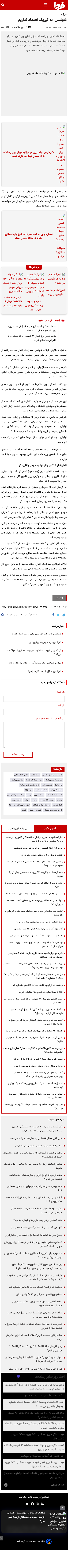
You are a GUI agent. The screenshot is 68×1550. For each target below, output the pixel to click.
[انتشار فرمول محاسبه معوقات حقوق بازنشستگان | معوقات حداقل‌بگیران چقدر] (59, 236)
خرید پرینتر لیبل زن (47, 800)
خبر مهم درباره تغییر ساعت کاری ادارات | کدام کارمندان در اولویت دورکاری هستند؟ (36, 955)
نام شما (61, 692)
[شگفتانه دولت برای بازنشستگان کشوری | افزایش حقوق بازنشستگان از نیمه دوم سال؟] (56, 1521)
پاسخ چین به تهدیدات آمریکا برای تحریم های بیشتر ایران (36, 936)
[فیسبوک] (54, 615)
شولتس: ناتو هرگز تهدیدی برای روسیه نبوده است (36, 634)
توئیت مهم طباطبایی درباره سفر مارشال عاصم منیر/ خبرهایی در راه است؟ (33, 913)
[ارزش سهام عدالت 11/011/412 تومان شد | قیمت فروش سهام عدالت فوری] (13, 283)
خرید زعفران (39, 795)
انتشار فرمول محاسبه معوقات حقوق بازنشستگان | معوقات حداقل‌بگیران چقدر (28, 236)
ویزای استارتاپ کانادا (34, 780)
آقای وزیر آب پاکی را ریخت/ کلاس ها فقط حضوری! (38, 929)
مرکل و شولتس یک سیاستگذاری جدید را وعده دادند (35, 663)
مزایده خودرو (16, 800)
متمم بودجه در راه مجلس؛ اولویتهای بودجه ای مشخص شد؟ (34, 894)
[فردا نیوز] (59, 5)
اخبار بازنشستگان (21, 775)
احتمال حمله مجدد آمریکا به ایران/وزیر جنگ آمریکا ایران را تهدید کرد (35, 1085)
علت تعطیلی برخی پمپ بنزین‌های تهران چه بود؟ (39, 922)
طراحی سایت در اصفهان (53, 810)
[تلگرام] (64, 615)
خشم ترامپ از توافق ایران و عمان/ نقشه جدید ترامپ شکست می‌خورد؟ (34, 885)
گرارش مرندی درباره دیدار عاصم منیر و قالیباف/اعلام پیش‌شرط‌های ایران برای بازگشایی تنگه (38, 1075)
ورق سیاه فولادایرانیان (15, 795)
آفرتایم (26, 800)
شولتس (58, 598)
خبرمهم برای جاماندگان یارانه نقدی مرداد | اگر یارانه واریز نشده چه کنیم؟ (34, 1106)
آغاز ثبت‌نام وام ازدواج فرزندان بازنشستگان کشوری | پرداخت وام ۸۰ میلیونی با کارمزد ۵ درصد (34, 839)
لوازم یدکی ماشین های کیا (19, 805)
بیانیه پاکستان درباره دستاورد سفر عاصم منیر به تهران (38, 1066)
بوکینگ (59, 800)
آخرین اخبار (50, 828)
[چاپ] (3, 27)
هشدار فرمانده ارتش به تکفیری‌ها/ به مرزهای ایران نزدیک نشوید (35, 874)
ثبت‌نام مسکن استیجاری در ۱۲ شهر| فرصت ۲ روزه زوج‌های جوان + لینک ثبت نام (32, 328)
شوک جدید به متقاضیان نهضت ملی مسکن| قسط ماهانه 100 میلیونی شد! (34, 902)
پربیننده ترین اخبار (18, 828)
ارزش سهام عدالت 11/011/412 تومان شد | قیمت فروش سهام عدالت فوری (12, 302)
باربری (34, 800)
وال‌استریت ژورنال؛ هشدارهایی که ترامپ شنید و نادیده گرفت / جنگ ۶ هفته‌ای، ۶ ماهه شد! (33, 976)
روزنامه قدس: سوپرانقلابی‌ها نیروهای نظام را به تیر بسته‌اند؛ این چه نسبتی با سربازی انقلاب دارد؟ (33, 966)
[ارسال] (8, 27)
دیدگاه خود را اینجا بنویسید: (50, 719)
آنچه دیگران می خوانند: (48, 321)
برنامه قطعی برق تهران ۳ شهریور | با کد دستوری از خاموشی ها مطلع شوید (33, 1001)
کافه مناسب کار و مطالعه (29, 785)
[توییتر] (58, 615)
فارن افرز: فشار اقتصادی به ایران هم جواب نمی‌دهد (38, 848)
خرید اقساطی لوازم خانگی (52, 775)
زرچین (29, 795)
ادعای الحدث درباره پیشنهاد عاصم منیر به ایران (41, 855)
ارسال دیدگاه (18, 755)
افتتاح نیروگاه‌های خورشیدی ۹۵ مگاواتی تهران (41, 992)
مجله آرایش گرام (56, 790)
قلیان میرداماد (47, 785)
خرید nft (28, 790)
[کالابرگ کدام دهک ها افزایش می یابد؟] (55, 280)
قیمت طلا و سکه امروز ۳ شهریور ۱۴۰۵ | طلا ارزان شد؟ (38, 1059)
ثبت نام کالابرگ (41, 790)
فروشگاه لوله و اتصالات (41, 805)
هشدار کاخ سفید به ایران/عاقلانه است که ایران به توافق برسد (34, 1031)
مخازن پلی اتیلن (17, 780)
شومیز (24, 810)
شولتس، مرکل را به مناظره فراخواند (43, 672)
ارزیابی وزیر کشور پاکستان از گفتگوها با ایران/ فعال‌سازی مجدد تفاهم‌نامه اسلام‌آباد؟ (33, 1050)
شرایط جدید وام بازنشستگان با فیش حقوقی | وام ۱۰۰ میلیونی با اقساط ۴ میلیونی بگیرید (34, 306)
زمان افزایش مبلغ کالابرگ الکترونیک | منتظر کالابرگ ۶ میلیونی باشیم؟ (34, 1039)
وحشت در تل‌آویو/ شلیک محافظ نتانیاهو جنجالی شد (38, 985)
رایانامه (61, 706)
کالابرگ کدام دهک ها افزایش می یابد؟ (55, 293)
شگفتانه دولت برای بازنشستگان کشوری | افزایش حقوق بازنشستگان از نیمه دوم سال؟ (25, 1517)
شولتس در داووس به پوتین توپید (44, 643)
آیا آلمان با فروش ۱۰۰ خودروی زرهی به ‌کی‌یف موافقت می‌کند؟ (34, 652)
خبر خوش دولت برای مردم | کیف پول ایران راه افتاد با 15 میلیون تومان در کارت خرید (28, 154)
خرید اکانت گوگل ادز (54, 795)
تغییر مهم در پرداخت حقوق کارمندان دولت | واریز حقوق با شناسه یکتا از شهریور (36, 1022)
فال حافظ (58, 785)
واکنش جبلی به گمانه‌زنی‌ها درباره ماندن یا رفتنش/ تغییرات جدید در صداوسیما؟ (35, 864)
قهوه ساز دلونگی (35, 810)
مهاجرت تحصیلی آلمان (53, 780)
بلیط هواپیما (57, 805)
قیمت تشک (35, 775)
